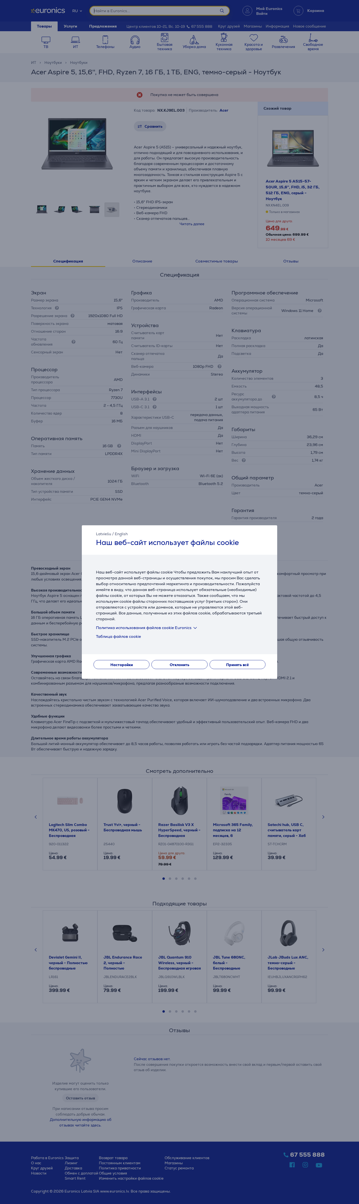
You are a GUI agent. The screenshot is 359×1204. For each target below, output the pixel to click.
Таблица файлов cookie (118, 636)
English (121, 534)
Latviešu (103, 534)
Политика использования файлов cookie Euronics (143, 627)
